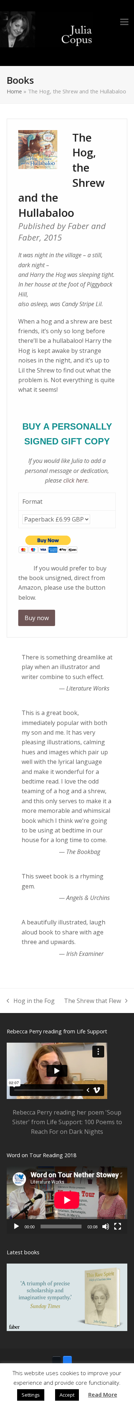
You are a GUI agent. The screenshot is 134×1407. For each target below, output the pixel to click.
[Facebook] (67, 1360)
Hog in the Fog (31, 1001)
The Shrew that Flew (92, 1001)
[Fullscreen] (117, 1226)
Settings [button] (31, 1394)
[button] (124, 22)
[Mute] (105, 1226)
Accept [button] (67, 1394)
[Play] (16, 1226)
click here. (76, 480)
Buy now (37, 618)
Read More (102, 1394)
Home (14, 91)
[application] (67, 1200)
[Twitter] (56, 1360)
